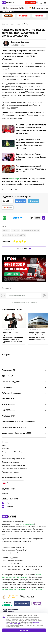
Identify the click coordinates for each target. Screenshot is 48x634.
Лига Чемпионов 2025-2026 (14, 427)
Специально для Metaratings (12, 452)
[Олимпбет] (23, 16)
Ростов (6, 231)
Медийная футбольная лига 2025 (16, 433)
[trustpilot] (7, 603)
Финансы (5, 493)
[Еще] (45, 2)
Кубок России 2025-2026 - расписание (18, 422)
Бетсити (15, 231)
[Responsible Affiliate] (10, 610)
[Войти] (41, 2)
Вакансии (5, 448)
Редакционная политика (10, 472)
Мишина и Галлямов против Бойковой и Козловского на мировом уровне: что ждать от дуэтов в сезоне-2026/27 (13, 337)
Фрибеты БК (7, 376)
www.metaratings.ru (27, 524)
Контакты (5, 442)
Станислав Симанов (20, 42)
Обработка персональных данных (14, 469)
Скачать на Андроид (11, 382)
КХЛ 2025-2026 (8, 399)
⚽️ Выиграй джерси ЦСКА (13, 8)
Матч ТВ (13, 190)
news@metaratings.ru (16, 560)
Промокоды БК (8, 370)
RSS (3, 455)
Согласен (24, 630)
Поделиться (22, 248)
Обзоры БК (7, 387)
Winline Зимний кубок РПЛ (14, 235)
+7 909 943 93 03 (14, 563)
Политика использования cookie (13, 465)
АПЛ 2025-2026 (8, 416)
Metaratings (14, 179)
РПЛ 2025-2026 (8, 404)
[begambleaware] (22, 603)
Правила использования (11, 462)
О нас (4, 445)
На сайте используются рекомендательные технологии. (22, 589)
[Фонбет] (39, 16)
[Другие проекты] (8, 2)
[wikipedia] (27, 596)
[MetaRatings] (9, 516)
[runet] (4, 596)
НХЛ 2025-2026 (8, 410)
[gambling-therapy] (36, 603)
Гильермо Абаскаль (30, 231)
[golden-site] (13, 596)
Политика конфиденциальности (13, 459)
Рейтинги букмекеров (11, 393)
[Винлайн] (8, 16)
